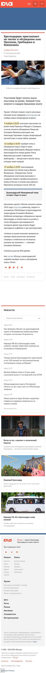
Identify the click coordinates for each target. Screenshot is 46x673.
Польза (7, 607)
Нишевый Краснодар (13, 480)
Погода (6, 572)
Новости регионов (14, 318)
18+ (29, 4)
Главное (7, 557)
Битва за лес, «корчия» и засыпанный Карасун (20, 441)
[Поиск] (35, 4)
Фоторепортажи (11, 618)
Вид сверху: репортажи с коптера (15, 585)
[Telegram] (11, 552)
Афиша (6, 277)
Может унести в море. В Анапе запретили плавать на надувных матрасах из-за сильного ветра (21, 401)
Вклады (17, 564)
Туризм (7, 581)
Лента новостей (9, 409)
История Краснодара (11, 591)
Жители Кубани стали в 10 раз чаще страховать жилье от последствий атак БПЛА (23, 373)
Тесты (6, 603)
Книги (13, 277)
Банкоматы (18, 572)
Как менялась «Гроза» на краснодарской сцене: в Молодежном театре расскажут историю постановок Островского (21, 331)
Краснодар (21, 277)
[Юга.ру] (7, 4)
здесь (35, 642)
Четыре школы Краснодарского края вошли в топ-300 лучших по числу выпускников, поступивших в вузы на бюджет (23, 360)
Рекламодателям (17, 661)
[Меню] (42, 4)
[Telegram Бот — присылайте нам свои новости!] (17, 552)
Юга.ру (19, 540)
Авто (6, 600)
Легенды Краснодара (11, 588)
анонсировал (31, 115)
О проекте (4, 661)
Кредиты (17, 567)
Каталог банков (19, 561)
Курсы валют (18, 569)
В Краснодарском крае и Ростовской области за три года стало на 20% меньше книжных (22, 386)
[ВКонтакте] (6, 552)
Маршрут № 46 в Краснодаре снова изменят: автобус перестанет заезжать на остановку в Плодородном (21, 346)
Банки (17, 557)
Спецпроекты (10, 614)
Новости (9, 310)
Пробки (6, 575)
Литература (31, 277)
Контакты (29, 661)
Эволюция (8, 610)
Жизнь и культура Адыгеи (12, 593)
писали (10, 256)
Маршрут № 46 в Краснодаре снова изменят (19, 518)
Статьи (6, 564)
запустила (17, 207)
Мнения (6, 567)
